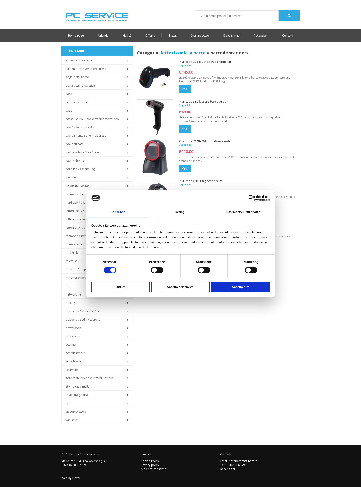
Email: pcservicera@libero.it (238, 461)
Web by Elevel (70, 478)
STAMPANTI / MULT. (77, 386)
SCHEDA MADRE (75, 353)
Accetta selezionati (180, 287)
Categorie (76, 51)
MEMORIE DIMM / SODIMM (83, 236)
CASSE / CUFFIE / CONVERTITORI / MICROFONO (92, 119)
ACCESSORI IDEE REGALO (80, 60)
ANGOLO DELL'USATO (77, 77)
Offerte (150, 35)
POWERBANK (73, 328)
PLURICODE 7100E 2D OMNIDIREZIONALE (204, 141)
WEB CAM (72, 420)
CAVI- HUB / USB (75, 161)
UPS (68, 403)
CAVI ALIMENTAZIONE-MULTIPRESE (86, 136)
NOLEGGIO (72, 303)
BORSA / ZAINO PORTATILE (81, 85)
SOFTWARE (72, 370)
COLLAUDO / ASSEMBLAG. (80, 169)
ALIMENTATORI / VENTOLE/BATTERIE (86, 69)
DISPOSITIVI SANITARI (78, 186)
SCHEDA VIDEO (75, 361)
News (173, 35)
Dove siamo (231, 35)
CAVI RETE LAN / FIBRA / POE (82, 152)
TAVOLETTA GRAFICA (77, 395)
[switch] (157, 270)
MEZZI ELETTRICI (75, 253)
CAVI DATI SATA (75, 144)
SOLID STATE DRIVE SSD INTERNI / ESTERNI (90, 378)
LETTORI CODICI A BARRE (79, 219)
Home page (76, 35)
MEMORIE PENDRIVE (78, 244)
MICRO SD (72, 261)
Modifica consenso (154, 469)
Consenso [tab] (117, 212)
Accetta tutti (240, 287)
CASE (69, 110)
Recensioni (261, 35)
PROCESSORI (73, 336)
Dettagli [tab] (180, 212)
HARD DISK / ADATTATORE (80, 202)
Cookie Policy (150, 461)
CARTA (69, 94)
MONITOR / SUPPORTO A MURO (84, 269)
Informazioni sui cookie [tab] (243, 212)
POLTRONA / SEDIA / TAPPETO (83, 319)
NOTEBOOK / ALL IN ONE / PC (83, 311)
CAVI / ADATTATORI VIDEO (80, 127)
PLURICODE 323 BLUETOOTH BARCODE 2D (205, 62)
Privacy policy (150, 465)
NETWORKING (73, 294)
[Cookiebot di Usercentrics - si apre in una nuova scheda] (251, 198)
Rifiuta (120, 287)
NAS (68, 286)
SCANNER (71, 345)
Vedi (185, 89)
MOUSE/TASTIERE (76, 278)
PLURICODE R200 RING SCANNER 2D (201, 181)
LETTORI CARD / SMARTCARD (81, 211)
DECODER (71, 177)
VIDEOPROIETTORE (76, 411)
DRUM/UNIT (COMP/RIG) (80, 194)
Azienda (103, 35)
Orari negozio (200, 35)
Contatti (287, 35)
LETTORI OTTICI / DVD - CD (80, 227)
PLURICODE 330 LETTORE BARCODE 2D (202, 101)
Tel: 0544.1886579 (232, 465)
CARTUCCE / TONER (76, 102)
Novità (126, 35)
